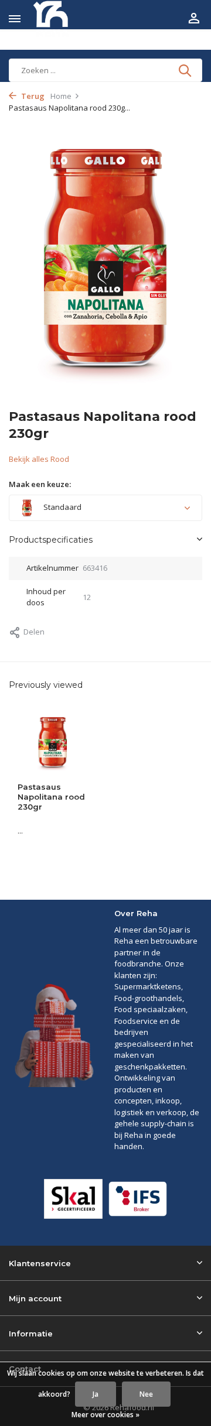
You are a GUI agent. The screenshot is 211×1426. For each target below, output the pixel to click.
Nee (146, 1394)
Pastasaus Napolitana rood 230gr (51, 796)
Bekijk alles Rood (39, 459)
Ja (95, 1394)
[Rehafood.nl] (62, 19)
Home (61, 96)
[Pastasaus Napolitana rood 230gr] (53, 742)
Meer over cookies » (105, 1415)
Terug (32, 96)
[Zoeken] (185, 70)
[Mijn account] (193, 19)
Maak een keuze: (40, 484)
